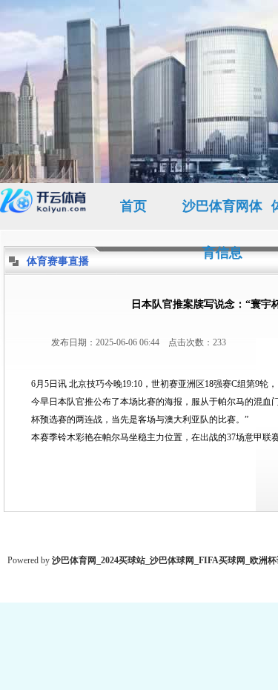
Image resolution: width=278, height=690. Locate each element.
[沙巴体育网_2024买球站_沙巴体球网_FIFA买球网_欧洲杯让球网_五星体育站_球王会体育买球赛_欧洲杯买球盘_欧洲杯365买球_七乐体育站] (44, 206)
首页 (133, 206)
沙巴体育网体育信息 (222, 214)
